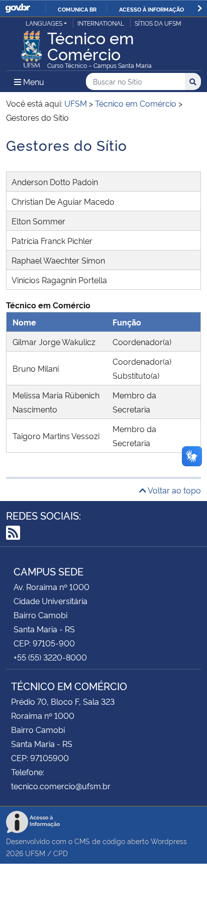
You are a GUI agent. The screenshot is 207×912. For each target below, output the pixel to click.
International (100, 23)
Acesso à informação (151, 9)
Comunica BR (77, 9)
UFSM (35, 853)
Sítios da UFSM (158, 23)
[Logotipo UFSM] (32, 46)
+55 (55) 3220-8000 (50, 656)
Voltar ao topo (173, 489)
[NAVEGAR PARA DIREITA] (199, 8)
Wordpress (169, 841)
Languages (44, 23)
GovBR (17, 8)
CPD (60, 853)
